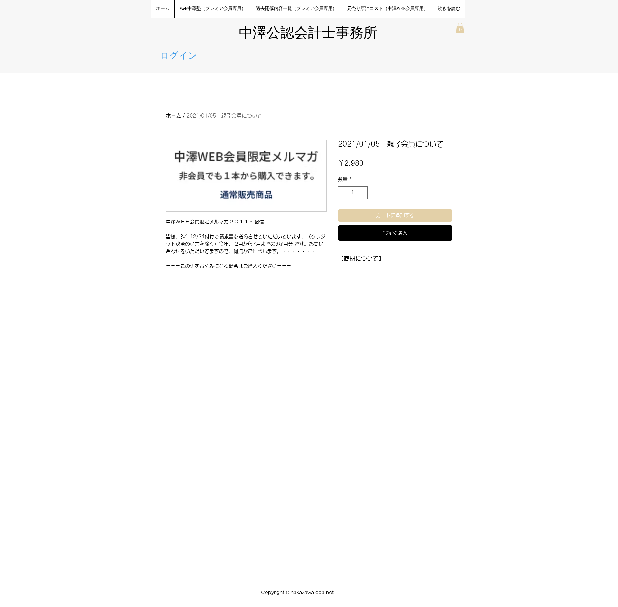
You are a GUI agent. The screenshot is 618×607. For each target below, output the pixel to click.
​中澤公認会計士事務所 (308, 34)
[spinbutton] (353, 193)
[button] (460, 28)
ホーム (173, 115)
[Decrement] (343, 193)
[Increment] (362, 193)
